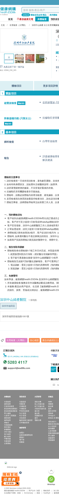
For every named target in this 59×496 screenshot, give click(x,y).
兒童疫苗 (22, 401)
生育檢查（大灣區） (16, 340)
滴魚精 (50, 413)
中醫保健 (7, 438)
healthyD (46, 493)
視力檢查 (7, 434)
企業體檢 (7, 443)
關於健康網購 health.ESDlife (14, 490)
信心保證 (34, 340)
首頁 (10, 19)
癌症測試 (7, 427)
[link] (11, 467)
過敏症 (6, 422)
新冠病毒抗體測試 (10, 408)
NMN (50, 401)
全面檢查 (7, 401)
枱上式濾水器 (39, 404)
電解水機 (38, 420)
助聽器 (21, 442)
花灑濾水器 (39, 415)
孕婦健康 (51, 440)
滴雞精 (50, 404)
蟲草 (49, 408)
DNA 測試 (7, 431)
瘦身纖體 (51, 428)
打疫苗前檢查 (9, 406)
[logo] (8, 15)
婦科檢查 (7, 404)
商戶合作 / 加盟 (34, 490)
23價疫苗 (22, 406)
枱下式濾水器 (39, 406)
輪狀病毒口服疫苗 (26, 420)
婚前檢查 (7, 418)
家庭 (38, 493)
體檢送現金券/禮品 (39, 14)
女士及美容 (52, 426)
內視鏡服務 (8, 425)
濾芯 (36, 418)
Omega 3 (51, 415)
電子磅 (21, 439)
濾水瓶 (37, 413)
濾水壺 (37, 411)
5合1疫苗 (22, 413)
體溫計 (21, 437)
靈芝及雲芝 (52, 411)
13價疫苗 (22, 408)
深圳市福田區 (8, 305)
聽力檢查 (7, 436)
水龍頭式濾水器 (40, 408)
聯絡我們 (46, 490)
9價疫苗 (22, 404)
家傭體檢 (7, 429)
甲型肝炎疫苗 (24, 411)
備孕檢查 (7, 420)
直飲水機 (38, 401)
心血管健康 (52, 430)
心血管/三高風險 (10, 415)
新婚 (19, 493)
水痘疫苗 (22, 418)
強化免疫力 (52, 421)
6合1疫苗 (22, 415)
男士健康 (7, 413)
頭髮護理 (51, 438)
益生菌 (50, 406)
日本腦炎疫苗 (24, 422)
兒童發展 (7, 441)
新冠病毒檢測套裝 (10, 411)
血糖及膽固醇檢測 (26, 435)
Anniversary (28, 493)
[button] (46, 58)
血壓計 (21, 432)
